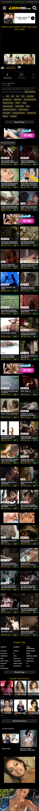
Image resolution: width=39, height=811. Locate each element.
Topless (5, 116)
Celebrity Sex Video (19, 113)
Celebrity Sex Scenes (9, 109)
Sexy (27, 106)
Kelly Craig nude (30, 92)
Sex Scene (30, 96)
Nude (24, 103)
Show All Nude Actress (19, 721)
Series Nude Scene (30, 99)
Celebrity (13, 116)
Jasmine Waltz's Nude (31, 1)
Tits (23, 96)
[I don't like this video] (19, 68)
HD (12, 96)
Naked (18, 103)
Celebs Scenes (23, 109)
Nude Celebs (19, 106)
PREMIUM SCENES (19, 1)
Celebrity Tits (31, 113)
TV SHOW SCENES (7, 1)
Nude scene (17, 99)
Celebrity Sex (7, 99)
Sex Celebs (6, 113)
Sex (17, 96)
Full (7, 96)
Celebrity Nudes (8, 106)
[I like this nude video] (3, 68)
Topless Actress (8, 103)
